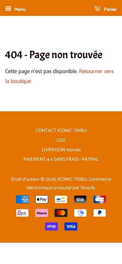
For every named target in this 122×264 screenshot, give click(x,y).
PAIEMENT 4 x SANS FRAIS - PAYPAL (61, 159)
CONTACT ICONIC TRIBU (61, 131)
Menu (19, 10)
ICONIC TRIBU (72, 179)
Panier (110, 10)
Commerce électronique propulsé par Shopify (69, 183)
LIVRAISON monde (61, 150)
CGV (61, 140)
